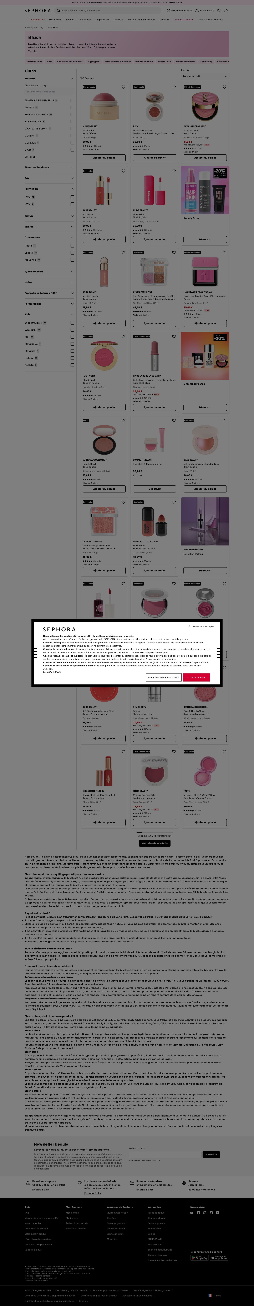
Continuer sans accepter (201, 626)
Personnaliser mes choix (163, 677)
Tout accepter (196, 677)
